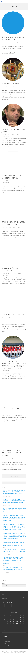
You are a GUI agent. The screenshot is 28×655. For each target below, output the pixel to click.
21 (17, 624)
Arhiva (3, 583)
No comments (6, 43)
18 (7, 624)
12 (10, 621)
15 (20, 621)
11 (7, 621)
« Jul (4, 630)
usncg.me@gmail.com (8, 645)
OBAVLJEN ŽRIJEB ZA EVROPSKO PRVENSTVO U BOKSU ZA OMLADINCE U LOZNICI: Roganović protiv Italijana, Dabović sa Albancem (14, 551)
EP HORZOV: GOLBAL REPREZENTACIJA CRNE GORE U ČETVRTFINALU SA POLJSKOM (14, 363)
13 (13, 621)
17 (4, 624)
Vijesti (18, 42)
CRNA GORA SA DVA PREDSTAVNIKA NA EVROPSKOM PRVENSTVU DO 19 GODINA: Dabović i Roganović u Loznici (13, 569)
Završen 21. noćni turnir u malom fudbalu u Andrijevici (13, 38)
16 (23, 621)
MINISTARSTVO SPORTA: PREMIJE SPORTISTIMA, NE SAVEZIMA (12, 452)
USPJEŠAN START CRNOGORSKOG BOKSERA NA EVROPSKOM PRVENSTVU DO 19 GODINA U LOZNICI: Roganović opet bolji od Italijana (14, 544)
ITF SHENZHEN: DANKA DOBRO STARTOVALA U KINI (14, 223)
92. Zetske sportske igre (10, 83)
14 (17, 621)
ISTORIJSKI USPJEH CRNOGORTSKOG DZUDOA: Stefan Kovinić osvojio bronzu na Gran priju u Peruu (14, 509)
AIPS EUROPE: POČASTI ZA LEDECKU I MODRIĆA (11, 176)
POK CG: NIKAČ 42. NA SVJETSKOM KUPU (10, 269)
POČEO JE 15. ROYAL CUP (11, 408)
